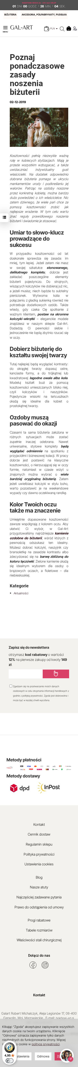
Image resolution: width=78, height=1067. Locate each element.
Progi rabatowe (39, 920)
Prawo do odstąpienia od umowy (39, 907)
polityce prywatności (46, 1044)
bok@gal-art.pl (65, 1018)
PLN (52, 28)
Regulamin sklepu (39, 844)
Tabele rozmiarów (39, 930)
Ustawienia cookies (39, 864)
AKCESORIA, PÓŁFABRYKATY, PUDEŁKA (44, 14)
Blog (39, 877)
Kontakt (39, 824)
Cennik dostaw (39, 834)
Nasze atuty (39, 887)
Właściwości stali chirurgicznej (39, 940)
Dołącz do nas (39, 955)
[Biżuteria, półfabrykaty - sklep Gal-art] (21, 27)
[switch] (9, 1060)
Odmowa (43, 1056)
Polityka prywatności (39, 854)
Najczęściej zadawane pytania (39, 897)
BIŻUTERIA (10, 14)
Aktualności (21, 593)
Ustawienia (22, 1056)
